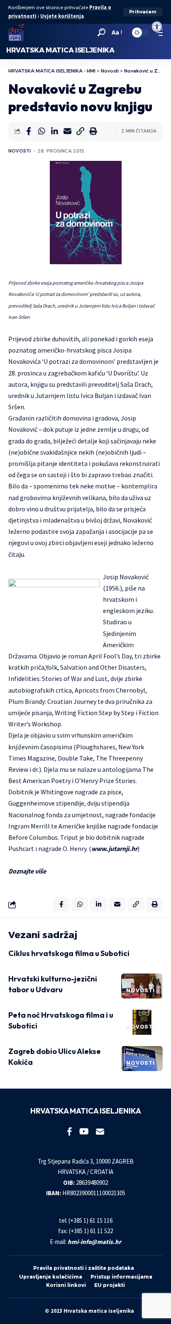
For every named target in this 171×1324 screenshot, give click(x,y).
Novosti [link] (19, 151)
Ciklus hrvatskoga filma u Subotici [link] (68, 953)
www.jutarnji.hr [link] (114, 848)
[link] (157, 27)
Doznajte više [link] (27, 871)
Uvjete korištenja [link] (62, 16)
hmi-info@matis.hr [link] (94, 1242)
